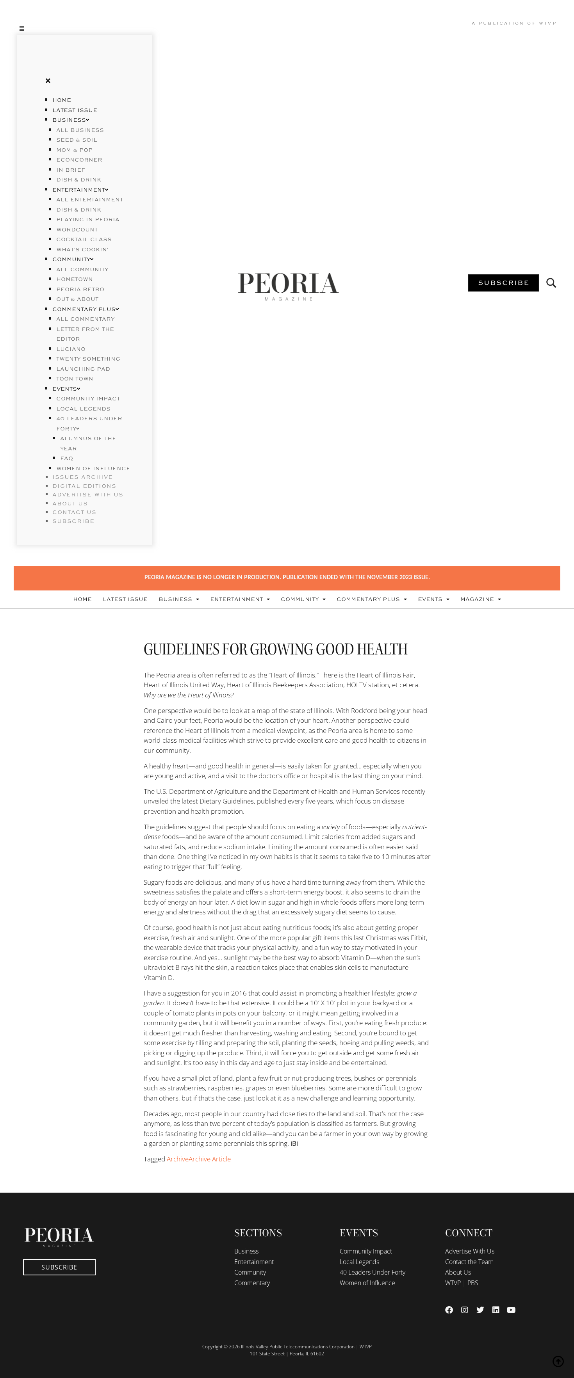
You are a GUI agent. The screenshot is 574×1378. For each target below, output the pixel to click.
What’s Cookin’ (82, 250)
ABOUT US (70, 504)
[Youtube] (511, 1310)
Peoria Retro (80, 289)
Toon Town (74, 379)
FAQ (66, 458)
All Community (82, 270)
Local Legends (83, 409)
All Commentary (85, 319)
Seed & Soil (76, 140)
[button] (84, 28)
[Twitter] (480, 1310)
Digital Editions (84, 486)
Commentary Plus (84, 309)
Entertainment (78, 190)
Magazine (477, 599)
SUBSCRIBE (73, 521)
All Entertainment (89, 200)
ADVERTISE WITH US (87, 495)
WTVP (548, 23)
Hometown (74, 279)
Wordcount (77, 230)
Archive (178, 1158)
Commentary (252, 1283)
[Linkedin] (496, 1310)
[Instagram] (465, 1310)
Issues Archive (82, 477)
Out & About (77, 299)
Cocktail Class (84, 239)
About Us (458, 1272)
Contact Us (74, 512)
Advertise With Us (469, 1251)
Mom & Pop (74, 150)
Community (71, 259)
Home (61, 100)
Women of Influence (93, 469)
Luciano (71, 349)
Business (69, 120)
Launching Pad (83, 369)
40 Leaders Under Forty (372, 1272)
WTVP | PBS (461, 1283)
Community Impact (88, 399)
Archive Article (210, 1158)
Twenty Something (88, 359)
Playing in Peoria (87, 220)
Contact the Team (469, 1262)
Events (64, 389)
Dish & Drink (78, 180)
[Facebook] (449, 1310)
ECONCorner (79, 160)
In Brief (70, 170)
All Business (80, 130)
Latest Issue (74, 110)
